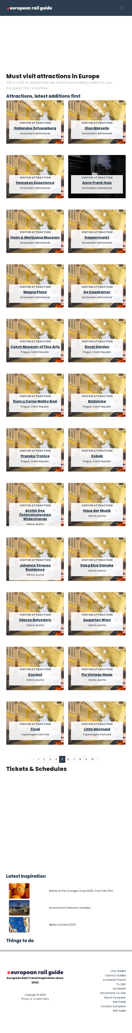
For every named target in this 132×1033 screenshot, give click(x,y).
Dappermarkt (97, 237)
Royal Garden (97, 346)
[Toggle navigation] (122, 8)
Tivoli (35, 729)
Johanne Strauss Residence (35, 567)
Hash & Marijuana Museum (35, 237)
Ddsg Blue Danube (97, 565)
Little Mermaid (97, 729)
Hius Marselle (97, 128)
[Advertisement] (66, 42)
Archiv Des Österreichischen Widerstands (35, 514)
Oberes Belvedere (35, 619)
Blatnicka (97, 401)
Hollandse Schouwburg (35, 128)
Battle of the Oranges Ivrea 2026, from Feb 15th (81, 891)
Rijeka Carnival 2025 (62, 925)
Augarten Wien (97, 619)
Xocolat (35, 674)
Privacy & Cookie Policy (35, 999)
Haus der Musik (97, 510)
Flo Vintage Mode (97, 674)
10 (92, 759)
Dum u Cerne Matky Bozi (35, 401)
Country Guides (115, 975)
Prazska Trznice (35, 456)
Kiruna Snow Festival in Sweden (70, 908)
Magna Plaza (35, 292)
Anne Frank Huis (97, 182)
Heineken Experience (35, 182)
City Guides (118, 971)
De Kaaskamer (97, 292)
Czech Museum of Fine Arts (35, 346)
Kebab (97, 456)
